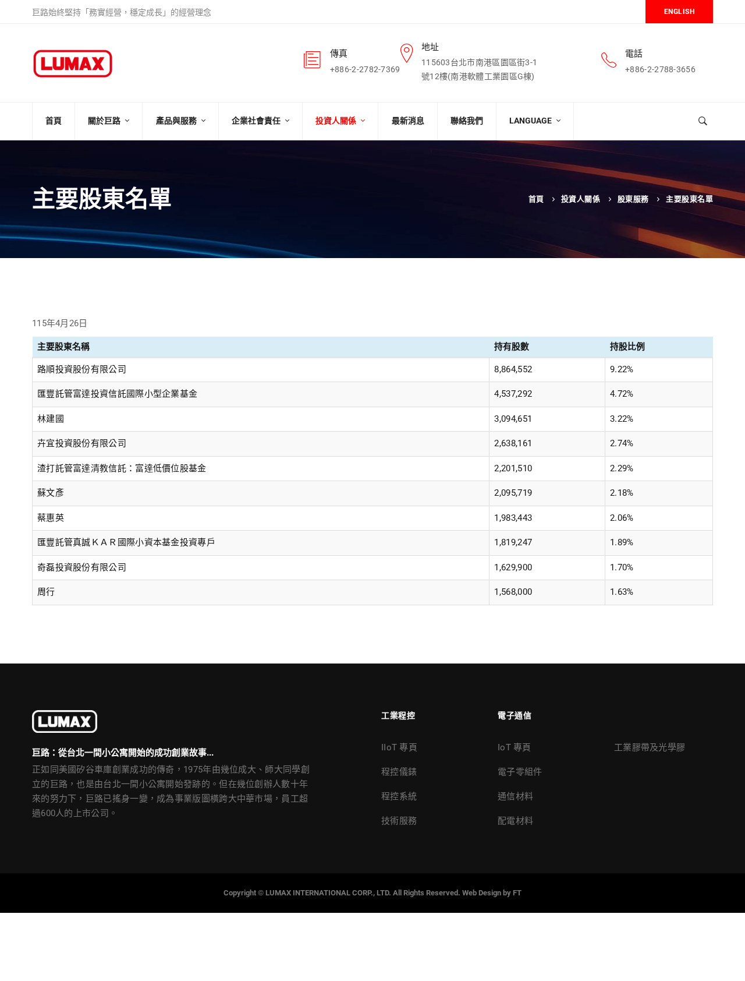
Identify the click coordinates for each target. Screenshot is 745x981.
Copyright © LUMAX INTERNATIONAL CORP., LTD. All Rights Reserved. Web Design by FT (373, 892)
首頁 (536, 199)
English (679, 12)
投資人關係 (581, 199)
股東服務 (633, 199)
